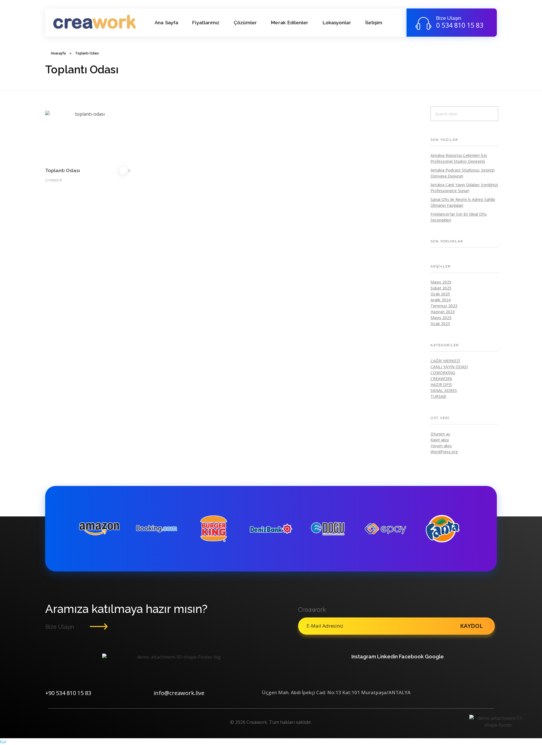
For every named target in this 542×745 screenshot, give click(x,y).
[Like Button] (123, 170)
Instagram (363, 656)
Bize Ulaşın (448, 18)
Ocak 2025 (440, 294)
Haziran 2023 (442, 311)
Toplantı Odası (62, 170)
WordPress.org (444, 451)
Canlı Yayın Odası (449, 366)
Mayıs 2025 (440, 282)
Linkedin (387, 656)
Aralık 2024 (440, 300)
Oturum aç (440, 434)
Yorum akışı (441, 445)
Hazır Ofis (441, 384)
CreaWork (441, 378)
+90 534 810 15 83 (68, 693)
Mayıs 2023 (440, 317)
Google (434, 656)
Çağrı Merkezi (445, 360)
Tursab (438, 396)
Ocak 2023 (440, 323)
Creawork (53, 180)
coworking (442, 372)
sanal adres (443, 390)
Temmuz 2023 (443, 305)
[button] (271, 741)
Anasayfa (58, 53)
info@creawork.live (179, 693)
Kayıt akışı (439, 439)
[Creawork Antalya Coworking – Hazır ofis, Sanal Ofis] (94, 21)
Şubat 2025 (440, 288)
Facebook (411, 656)
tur (3, 742)
